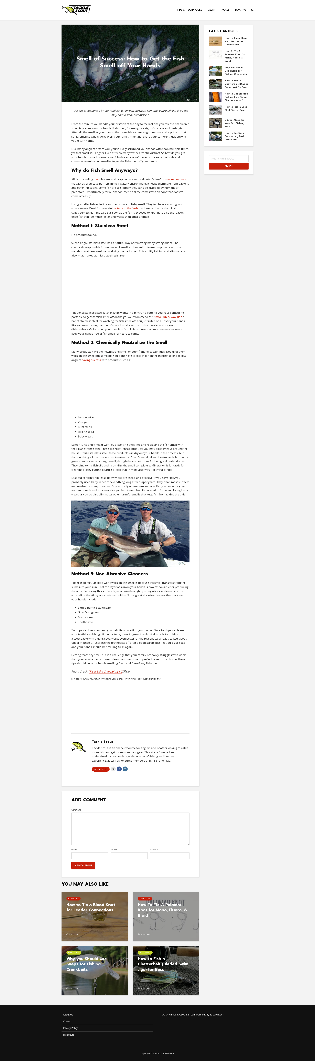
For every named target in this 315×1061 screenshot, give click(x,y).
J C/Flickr (194, 99)
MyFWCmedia (176, 564)
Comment (76, 810)
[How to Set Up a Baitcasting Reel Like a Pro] (215, 136)
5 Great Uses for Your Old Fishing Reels (234, 123)
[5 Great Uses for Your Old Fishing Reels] (215, 123)
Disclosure (68, 1034)
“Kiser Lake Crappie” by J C (105, 671)
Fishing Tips (73, 899)
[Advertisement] (130, 284)
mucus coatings (175, 179)
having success (91, 360)
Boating (240, 10)
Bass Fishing (73, 953)
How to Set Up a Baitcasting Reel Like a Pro (234, 136)
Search (228, 166)
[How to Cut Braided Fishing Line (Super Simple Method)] (215, 97)
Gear (211, 10)
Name (75, 850)
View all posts (100, 769)
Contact (67, 1021)
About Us (68, 1014)
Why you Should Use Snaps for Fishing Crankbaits (86, 964)
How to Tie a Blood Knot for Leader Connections (90, 907)
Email (114, 850)
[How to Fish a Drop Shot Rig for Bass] (215, 110)
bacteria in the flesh (125, 208)
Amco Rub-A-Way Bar (168, 317)
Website (154, 850)
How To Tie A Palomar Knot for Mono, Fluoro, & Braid (162, 910)
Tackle (225, 10)
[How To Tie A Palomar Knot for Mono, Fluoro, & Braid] (215, 54)
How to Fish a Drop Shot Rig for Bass (236, 108)
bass (97, 179)
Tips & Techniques (189, 10)
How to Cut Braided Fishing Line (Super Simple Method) (236, 97)
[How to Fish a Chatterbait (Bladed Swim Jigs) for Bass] (215, 84)
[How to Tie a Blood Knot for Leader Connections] (95, 916)
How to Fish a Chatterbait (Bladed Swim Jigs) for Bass (163, 964)
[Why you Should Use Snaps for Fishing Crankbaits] (215, 71)
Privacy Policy (70, 1028)
